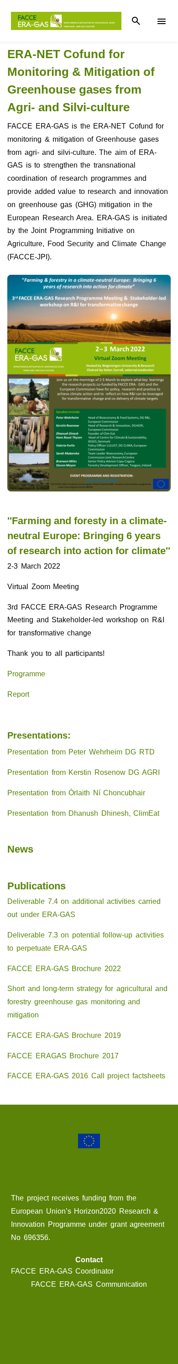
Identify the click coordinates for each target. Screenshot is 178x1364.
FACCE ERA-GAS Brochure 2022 (64, 968)
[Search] (136, 21)
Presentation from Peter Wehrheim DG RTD (81, 752)
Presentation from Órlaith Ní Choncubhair (76, 793)
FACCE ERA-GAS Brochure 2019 (64, 1035)
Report (18, 694)
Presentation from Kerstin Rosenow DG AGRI (83, 772)
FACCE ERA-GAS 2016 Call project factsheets (86, 1076)
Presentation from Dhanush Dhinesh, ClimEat (83, 813)
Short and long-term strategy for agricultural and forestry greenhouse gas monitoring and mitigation (87, 1002)
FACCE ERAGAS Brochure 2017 (63, 1056)
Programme (26, 674)
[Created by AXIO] (88, 1327)
